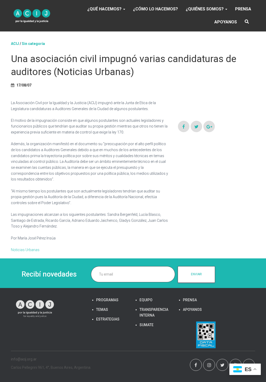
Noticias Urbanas (25, 250)
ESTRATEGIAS (107, 319)
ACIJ (15, 44)
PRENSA (243, 8)
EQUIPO (145, 300)
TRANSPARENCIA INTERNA (153, 312)
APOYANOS (225, 21)
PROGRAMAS (107, 300)
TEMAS (102, 309)
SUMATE (146, 325)
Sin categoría (33, 44)
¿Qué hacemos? (105, 8)
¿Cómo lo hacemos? (155, 8)
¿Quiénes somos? (205, 8)
